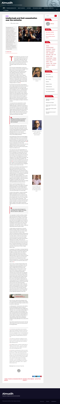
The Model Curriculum (48, 8)
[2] (26, 141)
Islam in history (48, 79)
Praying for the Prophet (50, 102)
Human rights (48, 54)
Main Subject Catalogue (50, 32)
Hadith (47, 52)
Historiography (51, 52)
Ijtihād (52, 54)
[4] (13, 261)
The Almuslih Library (37, 8)
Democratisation (48, 49)
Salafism (17, 23)
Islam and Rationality (49, 76)
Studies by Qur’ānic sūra (50, 34)
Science (51, 61)
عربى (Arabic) (5, 10)
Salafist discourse (49, 86)
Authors (29, 8)
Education (53, 49)
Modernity (47, 56)
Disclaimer (47, 401)
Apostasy (47, 45)
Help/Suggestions (53, 401)
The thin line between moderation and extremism (20, 296)
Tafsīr (51, 63)
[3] (12, 161)
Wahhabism (53, 65)
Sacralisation (14, 23)
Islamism (47, 81)
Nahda (51, 56)
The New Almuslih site (11, 8)
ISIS (55, 54)
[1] (20, 82)
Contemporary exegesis (49, 47)
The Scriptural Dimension (50, 91)
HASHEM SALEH (8, 51)
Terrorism (54, 63)
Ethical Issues (48, 74)
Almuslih (7, 2)
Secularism (48, 63)
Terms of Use (42, 401)
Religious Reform (49, 84)
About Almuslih (21, 8)
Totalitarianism (48, 65)
